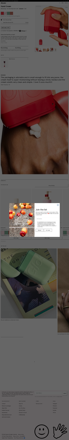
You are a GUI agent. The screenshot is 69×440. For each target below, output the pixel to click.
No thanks (48, 230)
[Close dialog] (58, 205)
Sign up (39, 230)
